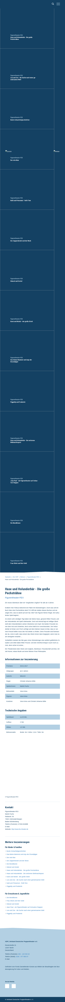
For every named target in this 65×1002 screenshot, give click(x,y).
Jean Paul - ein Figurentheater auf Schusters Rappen (25, 907)
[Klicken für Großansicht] (32, 767)
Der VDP (15, 577)
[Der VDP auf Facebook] (7, 986)
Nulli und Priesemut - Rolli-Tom (17, 883)
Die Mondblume (12, 864)
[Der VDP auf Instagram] (14, 986)
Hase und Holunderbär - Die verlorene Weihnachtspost (25, 873)
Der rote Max (11, 857)
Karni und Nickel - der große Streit (18, 877)
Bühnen (22, 577)
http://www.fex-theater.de (19, 829)
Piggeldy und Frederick (14, 886)
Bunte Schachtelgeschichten (16, 851)
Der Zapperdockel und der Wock (18, 861)
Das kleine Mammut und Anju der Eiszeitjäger (22, 854)
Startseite (8, 577)
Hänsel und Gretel (13, 867)
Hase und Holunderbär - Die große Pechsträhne (23, 870)
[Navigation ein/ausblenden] (58, 4)
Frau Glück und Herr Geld (15, 901)
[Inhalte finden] (53, 4)
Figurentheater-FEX (33, 577)
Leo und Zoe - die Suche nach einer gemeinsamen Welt (25, 880)
